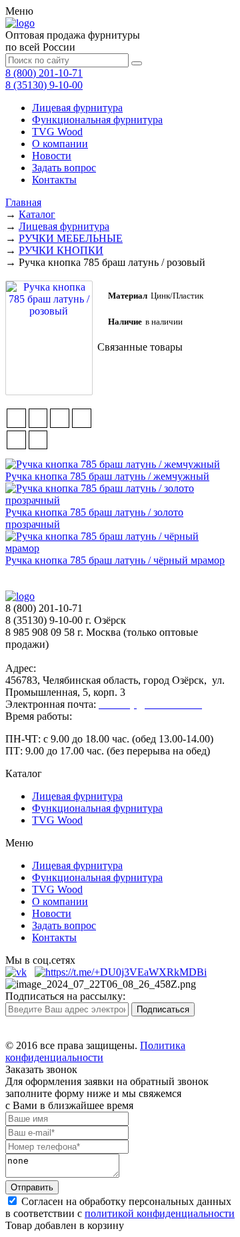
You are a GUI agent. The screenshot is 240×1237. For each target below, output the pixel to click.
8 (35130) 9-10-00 (44, 85)
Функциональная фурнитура (97, 119)
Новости (51, 155)
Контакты (54, 179)
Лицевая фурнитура (77, 107)
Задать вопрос (64, 167)
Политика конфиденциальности (95, 1051)
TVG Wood (57, 131)
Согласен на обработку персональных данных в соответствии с (120, 1207)
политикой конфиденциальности (160, 1213)
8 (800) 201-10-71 (44, 73)
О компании (60, 143)
